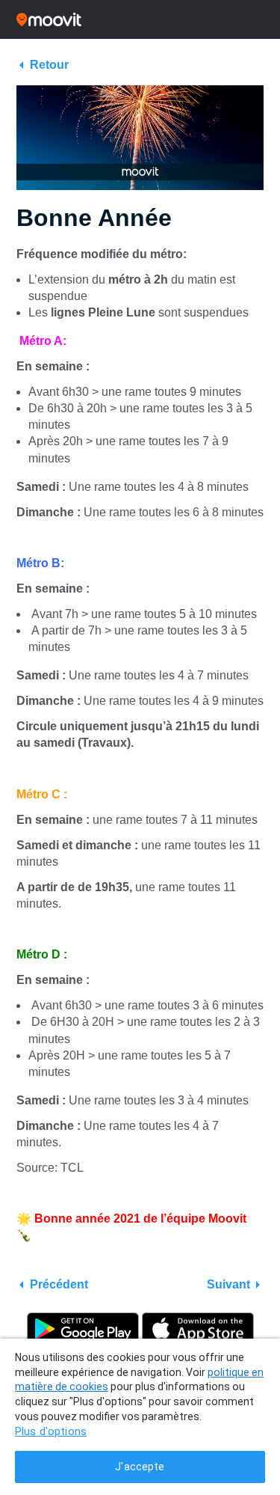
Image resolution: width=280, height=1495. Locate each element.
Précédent (59, 1284)
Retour (49, 64)
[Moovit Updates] (140, 19)
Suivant (228, 1284)
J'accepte (139, 1467)
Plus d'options (51, 1431)
